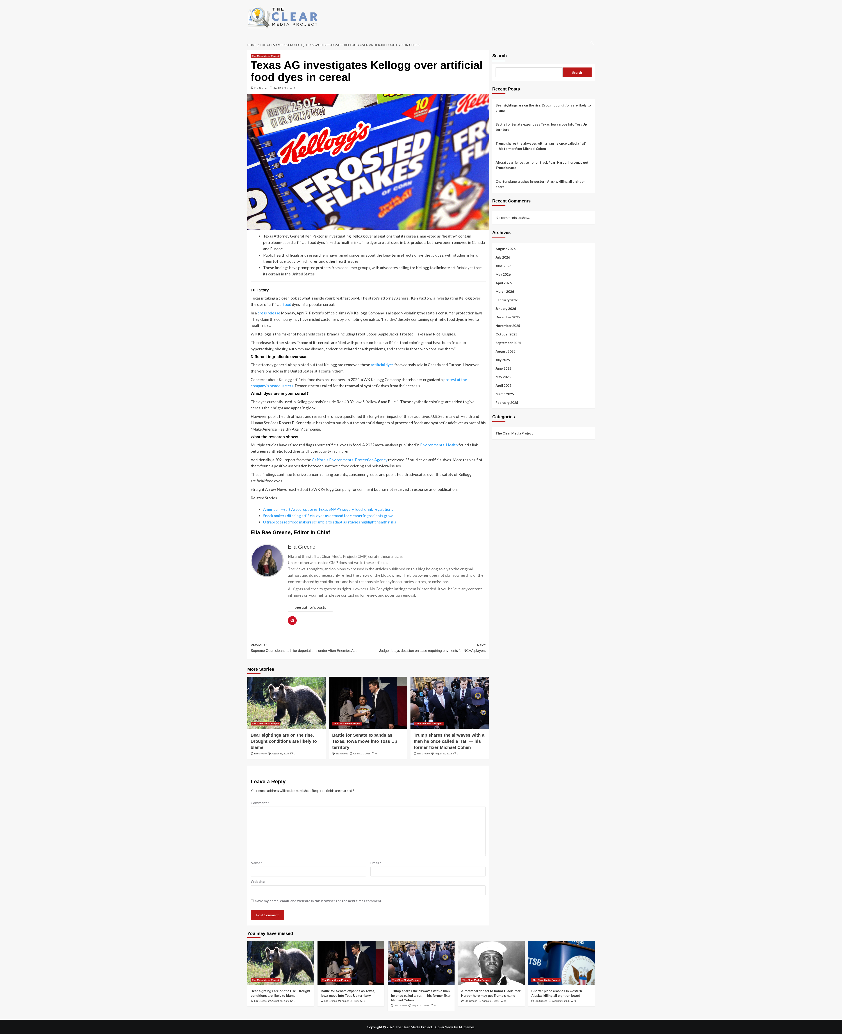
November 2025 (508, 325)
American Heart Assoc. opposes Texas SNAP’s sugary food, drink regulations (328, 509)
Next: (432, 648)
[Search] (592, 43)
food (287, 304)
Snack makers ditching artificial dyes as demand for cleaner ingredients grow (328, 515)
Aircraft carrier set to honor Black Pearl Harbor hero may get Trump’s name (542, 165)
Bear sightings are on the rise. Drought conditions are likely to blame (284, 741)
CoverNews (444, 1027)
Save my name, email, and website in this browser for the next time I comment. (318, 901)
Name (256, 863)
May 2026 (503, 274)
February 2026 (507, 300)
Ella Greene (261, 88)
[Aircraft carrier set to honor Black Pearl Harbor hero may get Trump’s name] (491, 963)
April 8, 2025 (280, 88)
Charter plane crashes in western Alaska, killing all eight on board (540, 184)
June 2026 (503, 266)
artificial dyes (382, 364)
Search (499, 55)
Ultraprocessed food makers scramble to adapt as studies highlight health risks (329, 522)
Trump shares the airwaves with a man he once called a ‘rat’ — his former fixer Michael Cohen (449, 741)
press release (268, 312)
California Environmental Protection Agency (349, 459)
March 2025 (505, 394)
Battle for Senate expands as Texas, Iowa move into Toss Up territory (364, 741)
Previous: (303, 648)
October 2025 (506, 334)
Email (375, 863)
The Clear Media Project (265, 56)
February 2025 (507, 402)
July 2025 (503, 360)
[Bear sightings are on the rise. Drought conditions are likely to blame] (286, 703)
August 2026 (506, 248)
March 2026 (505, 291)
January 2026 (506, 308)
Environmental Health (439, 444)
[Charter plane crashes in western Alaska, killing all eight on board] (561, 963)
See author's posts (310, 607)
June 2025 (503, 368)
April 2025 (504, 385)
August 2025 (506, 351)
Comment (260, 803)
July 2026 (503, 257)
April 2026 (504, 283)
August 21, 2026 (280, 753)
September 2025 (508, 342)
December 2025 (508, 317)
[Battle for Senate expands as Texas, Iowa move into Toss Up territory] (368, 703)
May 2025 (503, 377)
